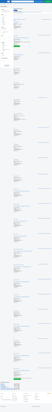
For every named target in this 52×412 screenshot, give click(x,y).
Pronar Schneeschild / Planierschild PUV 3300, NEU (22, 326)
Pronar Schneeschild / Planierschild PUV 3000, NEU (22, 370)
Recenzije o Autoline (14, 399)
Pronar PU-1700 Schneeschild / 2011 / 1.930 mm (21, 37)
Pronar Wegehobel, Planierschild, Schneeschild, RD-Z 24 (22, 266)
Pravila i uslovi (14, 395)
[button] (14, 28)
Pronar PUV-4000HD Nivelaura (18, 54)
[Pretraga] (12, 1)
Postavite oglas (17, 46)
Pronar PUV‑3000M (17, 99)
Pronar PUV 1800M (17, 68)
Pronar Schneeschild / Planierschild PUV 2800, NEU (22, 281)
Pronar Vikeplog (16, 82)
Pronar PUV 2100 (3, 386)
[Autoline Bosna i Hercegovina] (3, 1)
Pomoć (1, 396)
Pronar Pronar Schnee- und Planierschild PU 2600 (21, 355)
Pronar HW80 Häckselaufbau (18, 113)
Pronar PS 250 (16, 159)
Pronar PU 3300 (16, 340)
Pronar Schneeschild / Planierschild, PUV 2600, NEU (7, 389)
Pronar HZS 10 (16, 129)
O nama (2, 395)
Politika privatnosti (14, 396)
